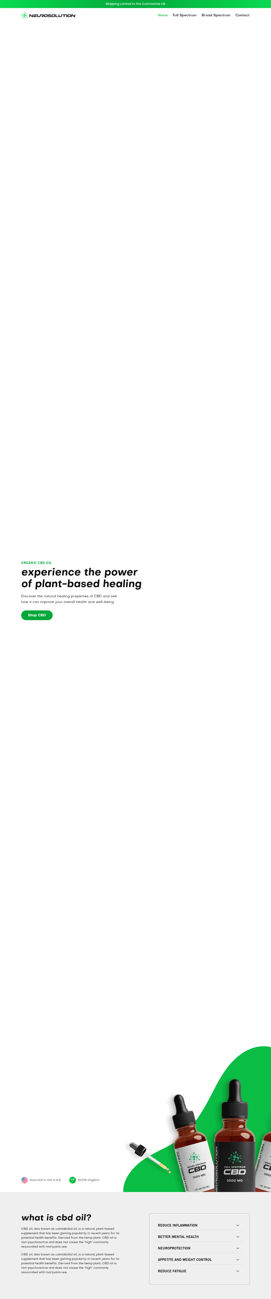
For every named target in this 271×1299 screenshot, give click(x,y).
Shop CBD (37, 615)
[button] (199, 1225)
